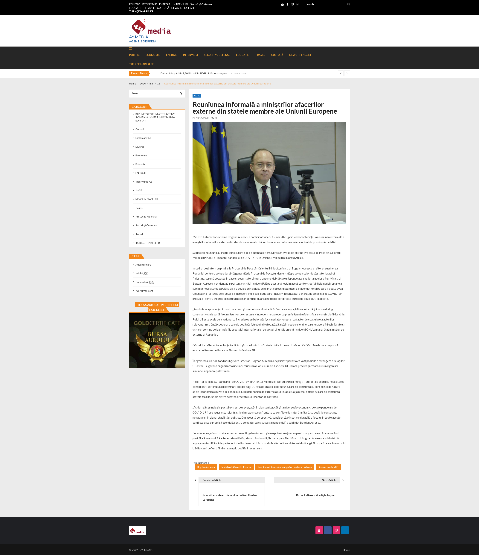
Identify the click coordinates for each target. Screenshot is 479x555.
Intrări (141, 273)
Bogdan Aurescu (206, 467)
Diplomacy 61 (143, 137)
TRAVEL (150, 7)
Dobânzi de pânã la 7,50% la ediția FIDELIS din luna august (194, 73)
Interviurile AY (143, 181)
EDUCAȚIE (135, 7)
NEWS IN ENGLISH (182, 7)
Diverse (139, 146)
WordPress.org (144, 290)
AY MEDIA (138, 37)
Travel (139, 234)
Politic (196, 96)
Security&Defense (201, 4)
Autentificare (143, 264)
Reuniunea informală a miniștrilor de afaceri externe (285, 467)
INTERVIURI (180, 4)
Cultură (139, 129)
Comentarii (144, 281)
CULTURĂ (163, 7)
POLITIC (134, 4)
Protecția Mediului (146, 216)
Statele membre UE (328, 467)
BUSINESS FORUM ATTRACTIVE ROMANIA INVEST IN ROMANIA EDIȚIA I (155, 117)
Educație (140, 164)
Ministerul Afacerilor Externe (236, 467)
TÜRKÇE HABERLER (141, 11)
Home (346, 549)
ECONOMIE (149, 4)
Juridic (139, 190)
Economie (141, 155)
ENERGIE (164, 4)
